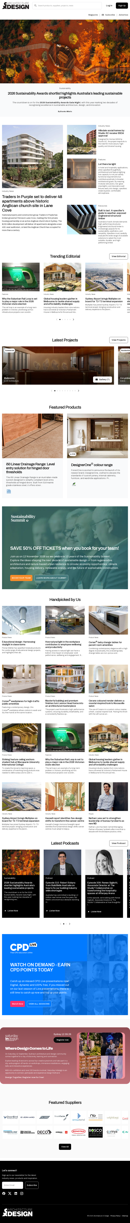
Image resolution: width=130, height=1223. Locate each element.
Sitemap (125, 1216)
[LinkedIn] (16, 1193)
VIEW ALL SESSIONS (39, 1004)
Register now (63, 1040)
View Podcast (119, 843)
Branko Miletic (66, 111)
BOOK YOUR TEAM (21, 578)
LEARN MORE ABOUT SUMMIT (51, 578)
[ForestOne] (74, 484)
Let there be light (107, 164)
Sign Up (122, 5)
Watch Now (17, 1004)
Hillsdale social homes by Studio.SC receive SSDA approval (111, 133)
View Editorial (119, 256)
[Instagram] (21, 1193)
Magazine (93, 15)
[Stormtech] (9, 491)
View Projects (119, 340)
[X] (10, 1193)
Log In (109, 5)
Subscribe (110, 15)
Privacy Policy (115, 1216)
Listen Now (13, 911)
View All (65, 1147)
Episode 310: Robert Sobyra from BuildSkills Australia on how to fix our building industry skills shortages (61, 886)
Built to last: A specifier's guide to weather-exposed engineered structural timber (112, 214)
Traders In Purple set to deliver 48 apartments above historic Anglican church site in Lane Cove (32, 203)
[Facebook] (4, 1193)
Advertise (123, 15)
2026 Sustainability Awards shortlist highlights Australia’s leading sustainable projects (65, 95)
